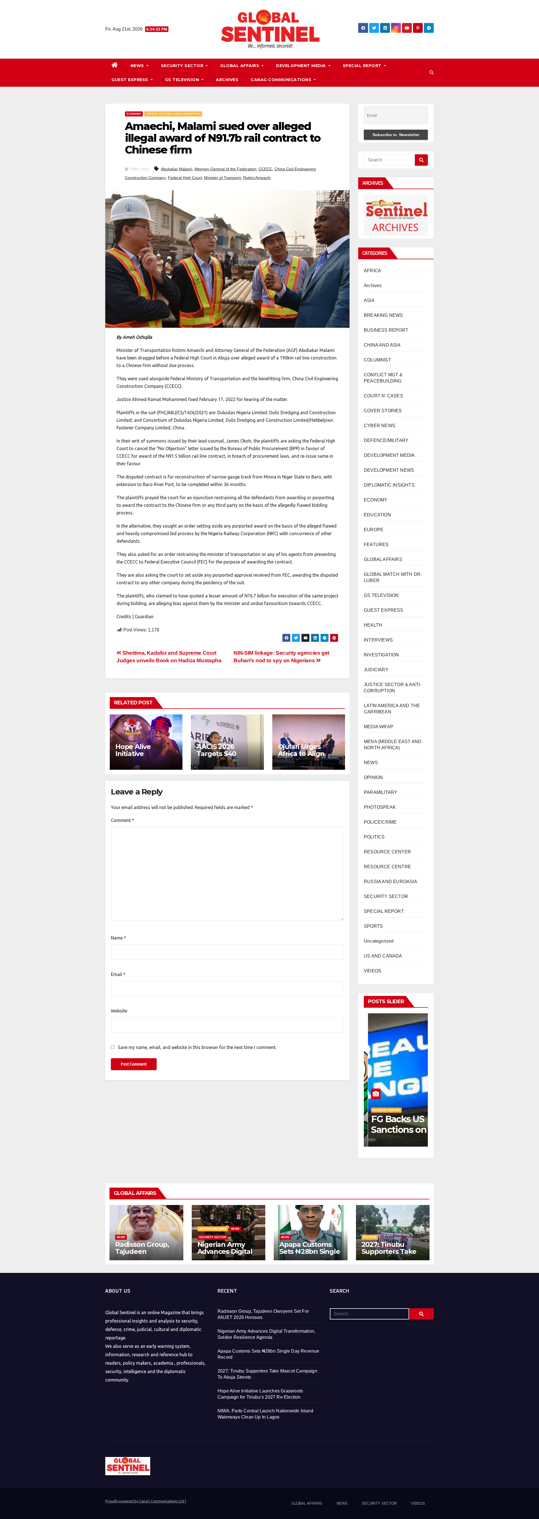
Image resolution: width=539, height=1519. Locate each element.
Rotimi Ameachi (257, 177)
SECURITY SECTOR (183, 65)
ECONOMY (134, 113)
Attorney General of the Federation (225, 169)
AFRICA (372, 270)
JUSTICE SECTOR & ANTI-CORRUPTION (173, 113)
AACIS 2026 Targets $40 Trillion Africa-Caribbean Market (226, 757)
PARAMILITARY (380, 792)
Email (118, 974)
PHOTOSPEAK (380, 807)
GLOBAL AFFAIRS (240, 65)
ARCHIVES (227, 79)
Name (118, 937)
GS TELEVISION (182, 79)
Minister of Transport (222, 177)
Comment (122, 820)
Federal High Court (185, 177)
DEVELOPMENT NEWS (389, 470)
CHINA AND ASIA (382, 345)
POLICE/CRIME (380, 822)
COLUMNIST (377, 360)
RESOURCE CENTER (387, 851)
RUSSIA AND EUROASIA (390, 881)
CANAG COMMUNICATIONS (282, 79)
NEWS (138, 65)
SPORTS (373, 926)
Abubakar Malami (176, 169)
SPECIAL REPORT (363, 65)
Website (119, 1010)
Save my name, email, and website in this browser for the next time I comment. (197, 1047)
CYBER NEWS (379, 425)
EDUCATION (377, 514)
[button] (431, 72)
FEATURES (376, 544)
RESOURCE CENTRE (387, 866)
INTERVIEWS (378, 640)
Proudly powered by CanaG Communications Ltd (145, 1501)
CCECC (265, 169)
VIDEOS (372, 970)
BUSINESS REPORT (386, 330)
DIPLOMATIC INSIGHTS (389, 485)
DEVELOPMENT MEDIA (301, 65)
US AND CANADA (383, 956)
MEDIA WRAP (378, 726)
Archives (373, 285)
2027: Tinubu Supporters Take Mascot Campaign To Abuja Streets (391, 1255)
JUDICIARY (376, 669)
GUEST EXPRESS (130, 79)
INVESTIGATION (381, 654)
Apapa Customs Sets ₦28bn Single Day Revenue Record (309, 1255)
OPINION (373, 777)
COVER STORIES (383, 410)
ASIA (369, 300)
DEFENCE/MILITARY (386, 440)
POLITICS (374, 837)
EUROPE (373, 529)
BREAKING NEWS (383, 315)
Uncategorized (379, 941)
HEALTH (373, 625)
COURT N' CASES (383, 395)
